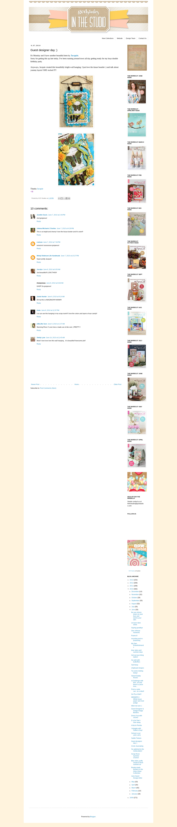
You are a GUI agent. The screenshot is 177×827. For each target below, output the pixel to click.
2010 (132, 589)
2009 (132, 798)
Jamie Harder (42, 297)
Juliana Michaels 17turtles (46, 228)
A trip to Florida (136, 725)
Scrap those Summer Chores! (135, 756)
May (133, 782)
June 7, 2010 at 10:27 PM (70, 256)
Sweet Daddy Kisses (136, 677)
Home (77, 384)
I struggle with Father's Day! (136, 729)
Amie (39, 310)
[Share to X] (64, 198)
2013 (132, 580)
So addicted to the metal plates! (137, 750)
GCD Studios (131, 571)
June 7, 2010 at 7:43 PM (51, 242)
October (134, 598)
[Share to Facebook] (66, 198)
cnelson (40, 242)
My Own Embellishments (137, 645)
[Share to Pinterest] (69, 198)
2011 (132, 586)
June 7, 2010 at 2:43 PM (56, 215)
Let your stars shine (136, 624)
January (135, 794)
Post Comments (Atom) (48, 388)
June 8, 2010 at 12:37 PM (50, 310)
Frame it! (134, 636)
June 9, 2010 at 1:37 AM (56, 324)
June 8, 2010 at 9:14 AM (56, 297)
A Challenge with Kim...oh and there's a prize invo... (137, 683)
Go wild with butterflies (135, 661)
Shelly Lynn (41, 338)
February (135, 791)
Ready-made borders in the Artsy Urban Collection (137, 770)
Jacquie (40, 189)
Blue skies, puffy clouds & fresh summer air (137, 762)
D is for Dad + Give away (136, 721)
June (133, 610)
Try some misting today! (137, 672)
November (135, 594)
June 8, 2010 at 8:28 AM (54, 283)
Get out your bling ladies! (137, 656)
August (134, 604)
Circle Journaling (137, 746)
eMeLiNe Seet (42, 324)
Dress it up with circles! (136, 716)
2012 (132, 583)
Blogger (92, 817)
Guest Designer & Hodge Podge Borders (137, 710)
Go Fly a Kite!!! (136, 694)
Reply (39, 221)
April (133, 785)
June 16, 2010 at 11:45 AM (55, 338)
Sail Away (134, 665)
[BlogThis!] (61, 198)
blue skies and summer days (137, 651)
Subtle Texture (136, 738)
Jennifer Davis (42, 215)
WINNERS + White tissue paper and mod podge (137, 700)
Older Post (117, 384)
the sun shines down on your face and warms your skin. (137, 616)
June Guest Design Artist (136, 777)
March (134, 788)
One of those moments (135, 631)
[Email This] (59, 198)
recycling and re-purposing (137, 639)
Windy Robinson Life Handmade (48, 256)
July (133, 607)
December (135, 591)
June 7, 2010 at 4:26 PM (65, 228)
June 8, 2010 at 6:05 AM (51, 269)
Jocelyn (40, 269)
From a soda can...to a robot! (137, 690)
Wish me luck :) (136, 706)
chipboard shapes (137, 668)
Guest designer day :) (136, 742)
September (136, 601)
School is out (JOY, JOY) (136, 734)
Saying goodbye (137, 628)
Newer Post (35, 384)
